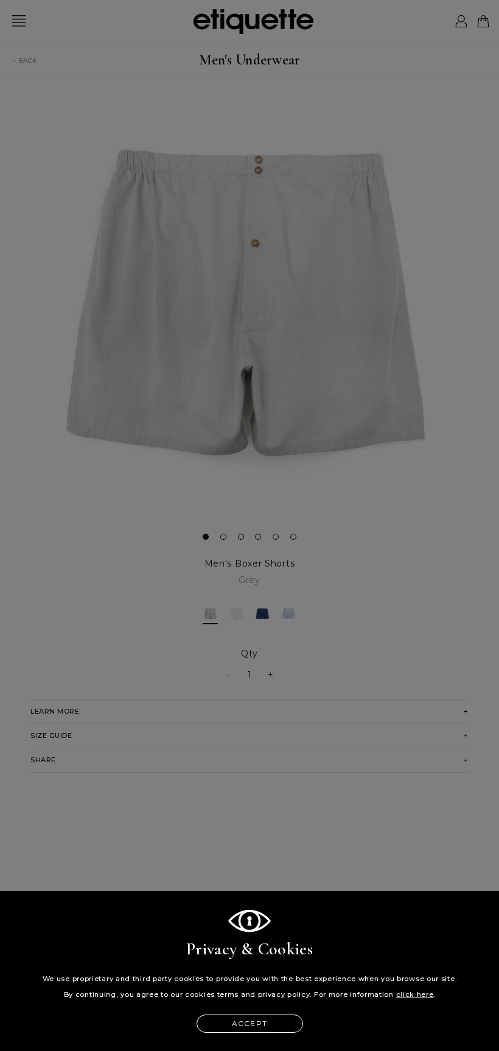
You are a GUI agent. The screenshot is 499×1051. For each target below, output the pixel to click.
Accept (249, 1023)
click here (415, 994)
